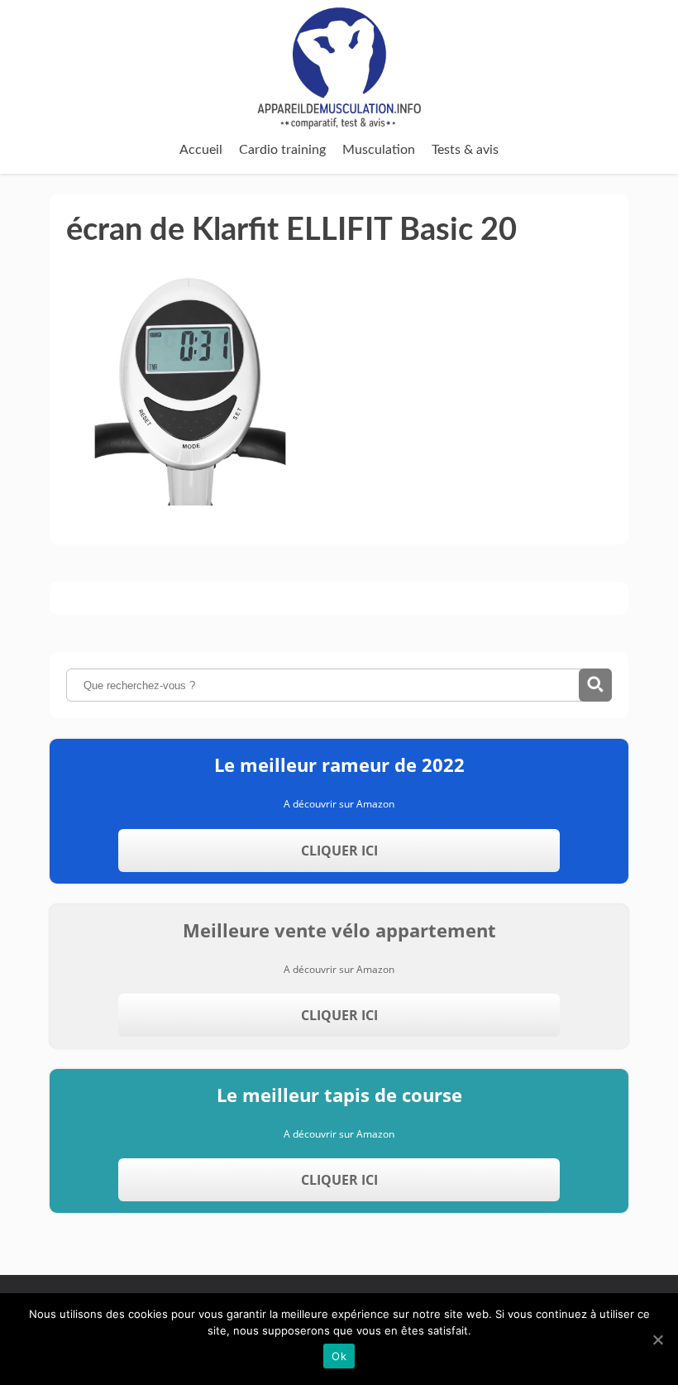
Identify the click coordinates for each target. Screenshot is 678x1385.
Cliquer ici (339, 850)
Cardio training (282, 149)
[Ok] (657, 1339)
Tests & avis (465, 149)
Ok (339, 1356)
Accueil (200, 149)
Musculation (378, 149)
